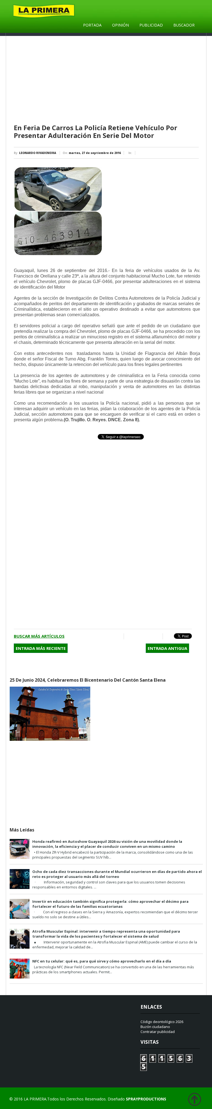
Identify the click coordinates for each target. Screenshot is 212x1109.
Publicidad (151, 25)
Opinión (120, 25)
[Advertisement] (107, 80)
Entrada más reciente (41, 648)
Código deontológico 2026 (162, 1021)
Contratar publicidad (158, 1031)
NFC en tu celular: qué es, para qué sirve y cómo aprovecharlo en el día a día (101, 961)
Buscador (184, 25)
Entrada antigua (167, 648)
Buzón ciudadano (155, 1026)
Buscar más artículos (39, 636)
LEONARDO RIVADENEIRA (37, 153)
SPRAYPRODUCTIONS (146, 1099)
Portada (92, 25)
